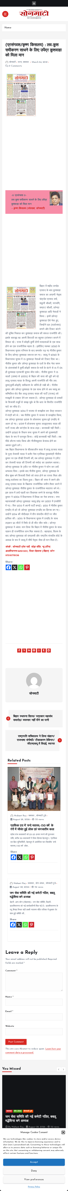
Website (9, 1026)
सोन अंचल (40, 883)
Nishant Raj (20, 816)
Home (7, 28)
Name (9, 997)
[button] (63, 1132)
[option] (34, 1103)
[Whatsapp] (21, 567)
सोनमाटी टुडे (41, 816)
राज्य (20, 62)
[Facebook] (8, 567)
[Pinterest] (27, 567)
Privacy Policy (34, 1187)
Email (9, 1011)
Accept (34, 1162)
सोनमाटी (12, 62)
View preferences (34, 1179)
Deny (34, 1171)
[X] (14, 567)
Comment (11, 971)
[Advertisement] (34, 156)
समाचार (26, 62)
